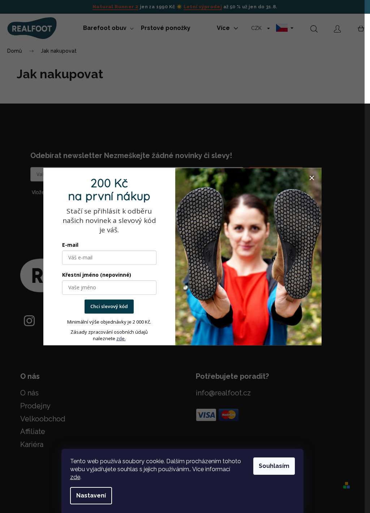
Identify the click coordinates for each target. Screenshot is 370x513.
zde (75, 477)
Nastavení (91, 495)
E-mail (70, 245)
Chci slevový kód (109, 306)
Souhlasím (274, 465)
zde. (121, 338)
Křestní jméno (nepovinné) (96, 275)
